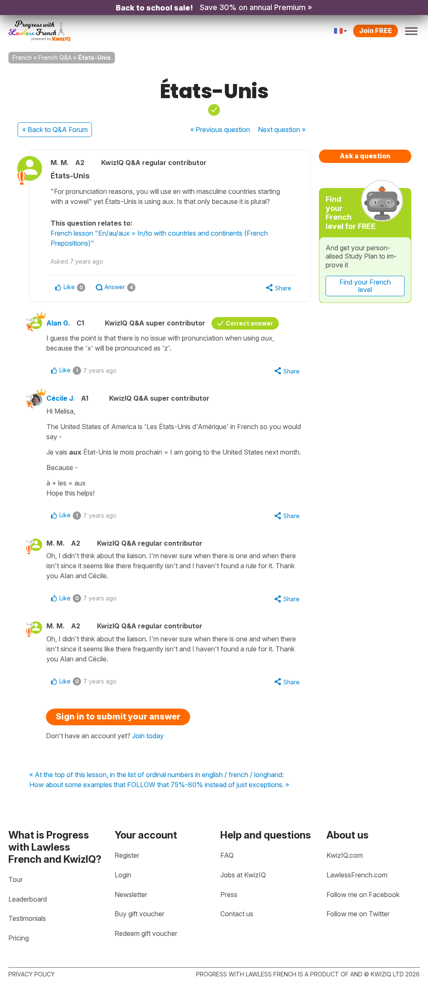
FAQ (227, 855)
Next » (282, 129)
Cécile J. (60, 398)
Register (127, 855)
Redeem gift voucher (146, 933)
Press (228, 894)
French (22, 57)
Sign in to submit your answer (118, 717)
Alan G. (58, 323)
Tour (15, 879)
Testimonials (27, 918)
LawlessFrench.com (356, 875)
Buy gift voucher (139, 914)
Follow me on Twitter (358, 914)
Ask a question (365, 156)
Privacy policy (31, 974)
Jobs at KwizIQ (243, 875)
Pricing (18, 938)
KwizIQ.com (344, 855)
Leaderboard (27, 899)
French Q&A (54, 57)
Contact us (236, 914)
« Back (55, 129)
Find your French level (365, 286)
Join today (148, 736)
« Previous (220, 129)
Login (123, 875)
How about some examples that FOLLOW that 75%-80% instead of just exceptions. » (159, 785)
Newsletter (131, 894)
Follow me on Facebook (363, 894)
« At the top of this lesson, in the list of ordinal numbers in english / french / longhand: (156, 775)
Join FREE (375, 30)
